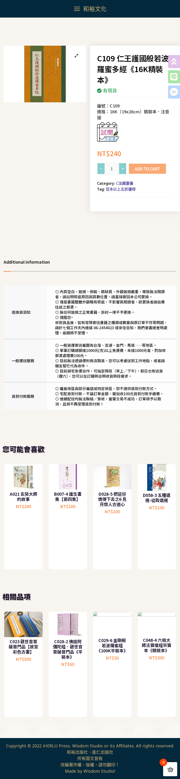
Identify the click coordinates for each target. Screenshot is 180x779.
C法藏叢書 (124, 183)
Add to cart (147, 169)
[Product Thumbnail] (76, 55)
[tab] (29, 261)
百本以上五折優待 (121, 189)
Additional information (27, 261)
